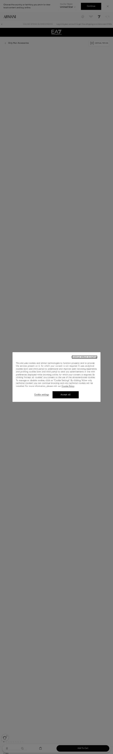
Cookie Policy (68, 386)
